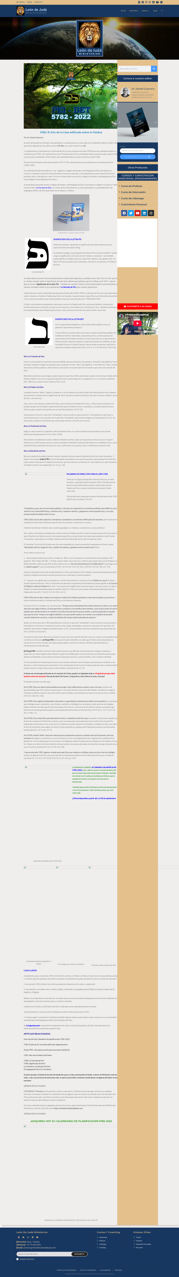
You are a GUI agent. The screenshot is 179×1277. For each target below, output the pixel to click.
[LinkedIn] (153, 2)
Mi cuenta (20, 2)
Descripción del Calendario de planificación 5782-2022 (47, 1039)
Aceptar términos (27, 1259)
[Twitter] (131, 213)
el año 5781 (44, 459)
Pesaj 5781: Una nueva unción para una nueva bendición (47, 1050)
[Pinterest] (146, 2)
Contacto (38, 2)
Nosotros (118, 1270)
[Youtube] (138, 213)
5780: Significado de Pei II (34, 1063)
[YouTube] (157, 2)
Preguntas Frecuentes (143, 1244)
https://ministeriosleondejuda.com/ (68, 1108)
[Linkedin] (144, 213)
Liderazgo (102, 1244)
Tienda (29, 2)
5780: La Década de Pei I (34, 1060)
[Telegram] (161, 2)
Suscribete (79, 1254)
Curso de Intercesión (133, 192)
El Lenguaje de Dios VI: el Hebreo (37, 1069)
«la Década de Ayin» (44, 187)
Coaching (102, 1248)
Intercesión (103, 1237)
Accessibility (105, 1270)
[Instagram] (150, 2)
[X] (139, 2)
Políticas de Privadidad (66, 1270)
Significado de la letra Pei (47, 284)
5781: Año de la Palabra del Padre (38, 1055)
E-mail (122, 146)
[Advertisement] (137, 286)
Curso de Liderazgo (132, 198)
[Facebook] (143, 2)
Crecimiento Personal (134, 204)
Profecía (102, 1241)
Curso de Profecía (131, 186)
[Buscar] (154, 69)
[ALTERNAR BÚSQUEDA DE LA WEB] (161, 11)
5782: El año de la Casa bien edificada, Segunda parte (46, 1044)
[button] (119, 122)
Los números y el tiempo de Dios (37, 1066)
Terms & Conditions (88, 1270)
